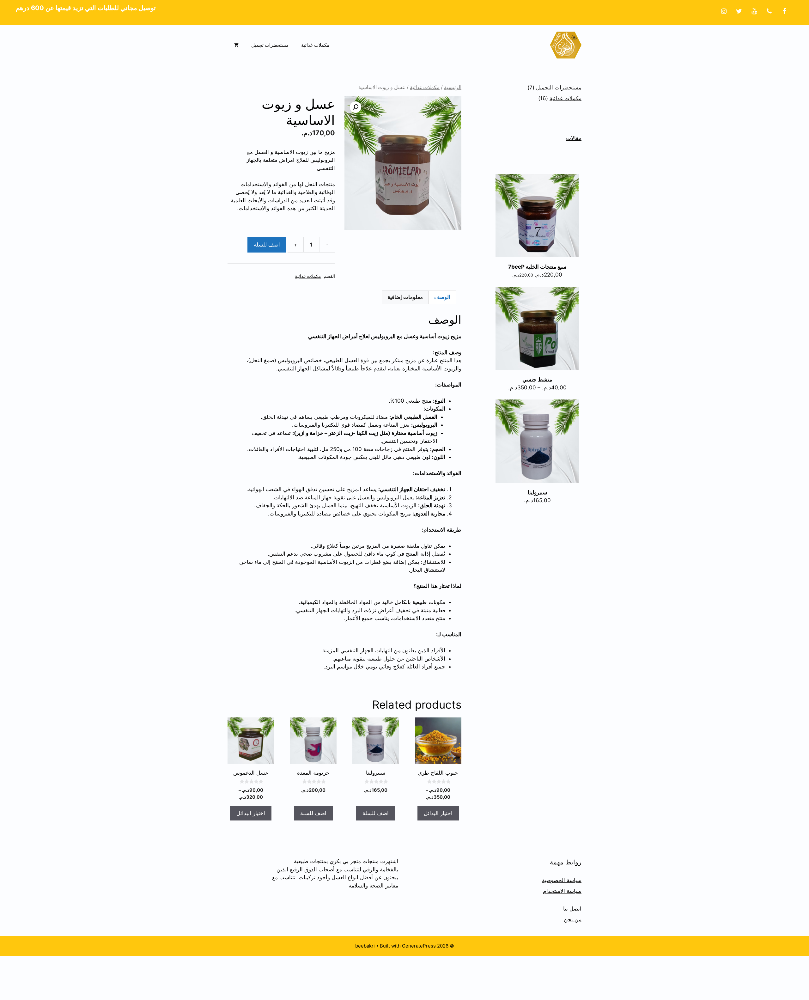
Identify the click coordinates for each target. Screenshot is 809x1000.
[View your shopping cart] (236, 45)
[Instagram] (723, 11)
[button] (355, 107)
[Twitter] (739, 11)
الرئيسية (452, 87)
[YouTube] (754, 11)
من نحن (572, 919)
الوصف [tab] (442, 297)
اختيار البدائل (438, 813)
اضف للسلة (267, 244)
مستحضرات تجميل (270, 45)
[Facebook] (784, 11)
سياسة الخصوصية (561, 880)
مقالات (573, 138)
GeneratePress (419, 946)
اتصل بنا (572, 908)
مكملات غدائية (315, 45)
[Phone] (769, 11)
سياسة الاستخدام (562, 891)
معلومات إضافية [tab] (405, 297)
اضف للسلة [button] (375, 813)
